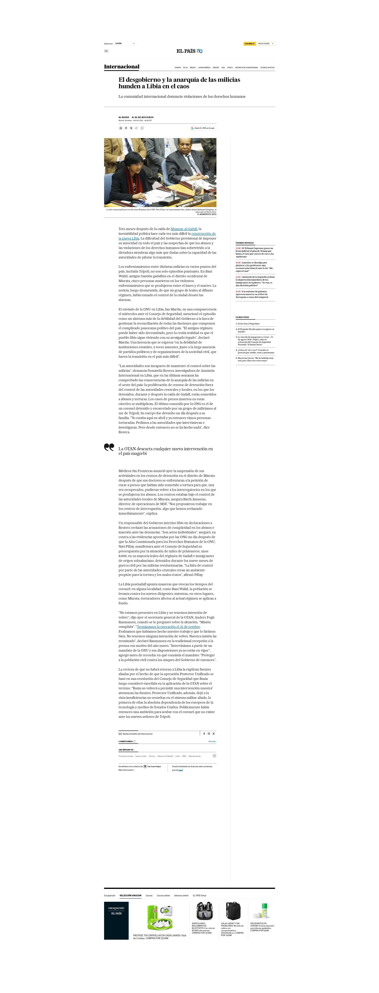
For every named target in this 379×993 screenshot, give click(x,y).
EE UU (185, 68)
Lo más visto (242, 317)
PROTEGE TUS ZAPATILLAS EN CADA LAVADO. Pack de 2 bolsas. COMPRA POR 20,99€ (159, 937)
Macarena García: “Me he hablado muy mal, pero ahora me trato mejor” (255, 359)
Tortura (152, 756)
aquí (181, 770)
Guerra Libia (140, 756)
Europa (178, 68)
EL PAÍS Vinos (199, 895)
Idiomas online (181, 895)
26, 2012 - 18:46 (142, 120)
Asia (223, 68)
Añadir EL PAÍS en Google (204, 128)
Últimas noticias (268, 68)
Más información (126, 770)
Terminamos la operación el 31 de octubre (168, 627)
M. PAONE (124, 117)
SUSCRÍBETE (250, 44)
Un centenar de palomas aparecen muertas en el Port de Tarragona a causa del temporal (252, 294)
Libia (177, 756)
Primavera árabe (126, 756)
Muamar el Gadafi (165, 756)
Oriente (216, 68)
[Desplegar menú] (106, 51)
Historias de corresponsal (246, 68)
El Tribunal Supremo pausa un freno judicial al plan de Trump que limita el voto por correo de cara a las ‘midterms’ (255, 252)
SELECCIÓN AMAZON (130, 895)
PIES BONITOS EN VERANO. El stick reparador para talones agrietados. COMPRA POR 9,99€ (262, 927)
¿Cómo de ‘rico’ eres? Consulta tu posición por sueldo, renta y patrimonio (256, 351)
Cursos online (163, 895)
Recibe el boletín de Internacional (137, 734)
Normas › (212, 741)
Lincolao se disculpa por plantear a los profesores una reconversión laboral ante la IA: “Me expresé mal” (254, 266)
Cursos (149, 895)
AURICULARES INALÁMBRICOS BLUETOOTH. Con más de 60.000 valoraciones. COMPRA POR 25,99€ (203, 928)
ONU (184, 756)
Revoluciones (194, 756)
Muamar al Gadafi (184, 229)
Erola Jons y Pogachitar (249, 323)
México (193, 68)
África (230, 68)
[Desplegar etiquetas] (214, 756)
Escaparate (109, 895)
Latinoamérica (204, 68)
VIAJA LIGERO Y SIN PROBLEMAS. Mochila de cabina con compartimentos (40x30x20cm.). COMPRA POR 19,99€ (232, 929)
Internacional (121, 67)
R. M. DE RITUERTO (143, 117)
